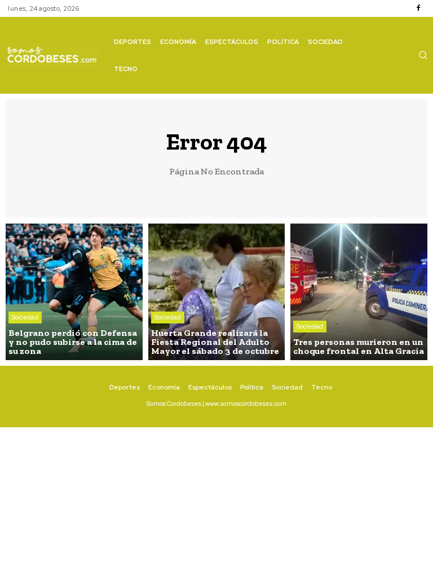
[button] (422, 54)
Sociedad (25, 317)
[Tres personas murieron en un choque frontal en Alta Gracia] (358, 292)
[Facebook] (418, 8)
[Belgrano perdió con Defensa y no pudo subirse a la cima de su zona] (74, 292)
